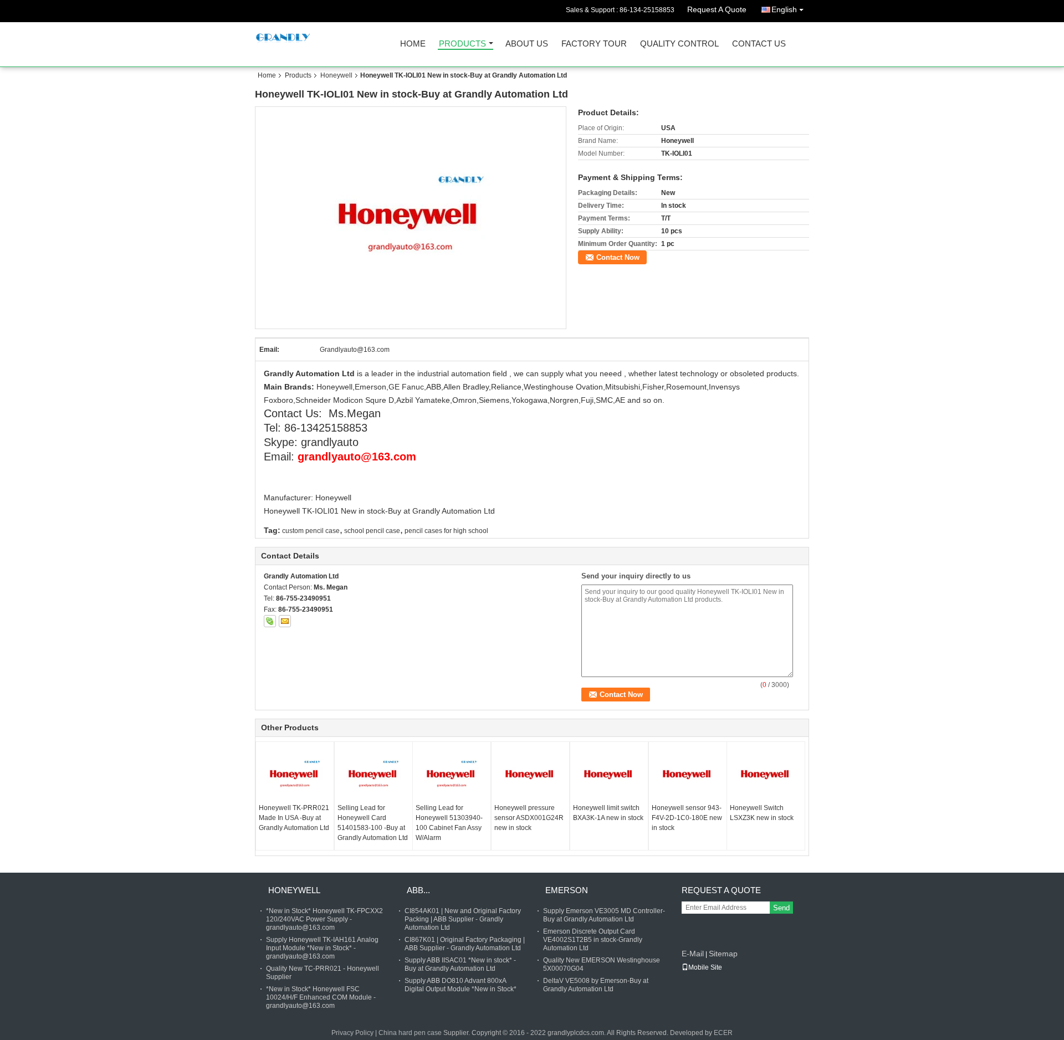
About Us (526, 44)
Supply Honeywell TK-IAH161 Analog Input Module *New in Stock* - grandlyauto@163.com (322, 948)
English (784, 9)
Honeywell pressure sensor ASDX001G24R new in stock (529, 818)
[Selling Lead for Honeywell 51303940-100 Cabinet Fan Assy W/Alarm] (451, 775)
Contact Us (759, 44)
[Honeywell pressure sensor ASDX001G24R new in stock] (530, 775)
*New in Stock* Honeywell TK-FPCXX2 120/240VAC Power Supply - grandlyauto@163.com (324, 919)
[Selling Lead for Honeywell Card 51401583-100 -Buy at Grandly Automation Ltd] (373, 775)
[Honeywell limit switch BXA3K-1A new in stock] (609, 775)
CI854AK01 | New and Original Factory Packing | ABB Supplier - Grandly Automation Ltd (463, 919)
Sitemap (723, 953)
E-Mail (693, 953)
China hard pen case (410, 1033)
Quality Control (679, 44)
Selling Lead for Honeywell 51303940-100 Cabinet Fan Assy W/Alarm (449, 823)
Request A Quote (716, 9)
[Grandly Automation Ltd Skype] (270, 621)
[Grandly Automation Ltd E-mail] (285, 621)
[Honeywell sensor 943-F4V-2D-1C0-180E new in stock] (688, 775)
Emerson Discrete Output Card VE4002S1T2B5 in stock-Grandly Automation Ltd (592, 940)
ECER (723, 1033)
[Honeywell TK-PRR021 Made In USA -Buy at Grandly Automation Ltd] (295, 775)
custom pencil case (311, 531)
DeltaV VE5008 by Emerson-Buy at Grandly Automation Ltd (595, 985)
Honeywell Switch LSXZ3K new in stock (762, 813)
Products (462, 44)
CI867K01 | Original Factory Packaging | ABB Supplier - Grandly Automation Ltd (465, 944)
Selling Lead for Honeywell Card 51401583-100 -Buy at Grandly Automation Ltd (372, 823)
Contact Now (618, 257)
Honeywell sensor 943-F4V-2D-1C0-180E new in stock (687, 818)
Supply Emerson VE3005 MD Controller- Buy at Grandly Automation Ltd (604, 915)
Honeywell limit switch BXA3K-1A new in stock (608, 813)
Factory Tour (594, 44)
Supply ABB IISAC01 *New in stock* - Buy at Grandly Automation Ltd (460, 964)
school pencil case (372, 531)
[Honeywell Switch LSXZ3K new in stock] (766, 775)
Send (781, 908)
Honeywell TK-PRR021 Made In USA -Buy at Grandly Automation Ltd (294, 818)
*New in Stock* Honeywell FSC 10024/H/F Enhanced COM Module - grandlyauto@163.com (321, 997)
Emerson (566, 890)
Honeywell (336, 75)
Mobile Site (705, 967)
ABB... (418, 890)
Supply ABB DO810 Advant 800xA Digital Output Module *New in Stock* (460, 985)
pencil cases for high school (446, 531)
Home (413, 44)
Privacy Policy (352, 1033)
